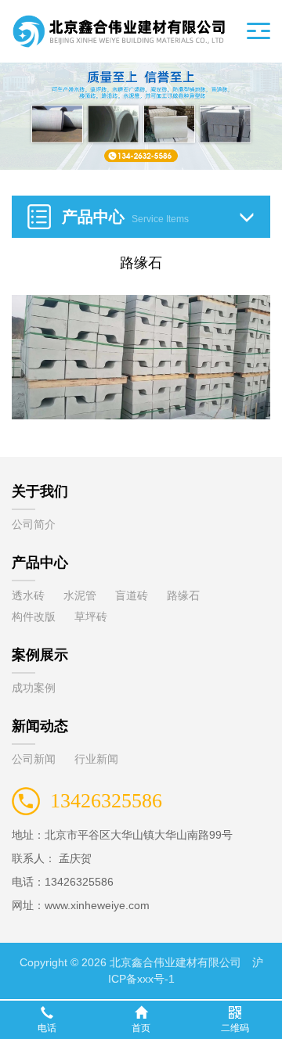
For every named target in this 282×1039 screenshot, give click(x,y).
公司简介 (34, 524)
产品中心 (40, 562)
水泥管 (79, 595)
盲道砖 (131, 595)
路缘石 (183, 595)
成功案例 (34, 687)
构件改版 (34, 616)
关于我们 (40, 491)
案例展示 (40, 655)
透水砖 (28, 595)
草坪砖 (90, 616)
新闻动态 (40, 726)
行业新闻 (96, 759)
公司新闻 (34, 759)
